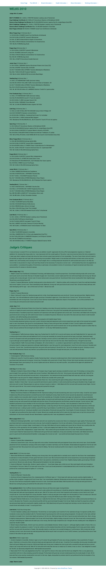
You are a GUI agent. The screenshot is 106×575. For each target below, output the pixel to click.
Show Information (76, 3)
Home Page (24, 3)
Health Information (61, 3)
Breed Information (46, 3)
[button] (38, 3)
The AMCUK (33, 3)
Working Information (91, 3)
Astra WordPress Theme (65, 568)
